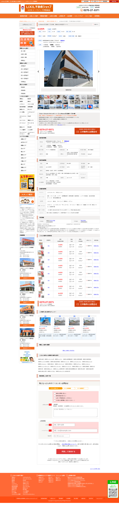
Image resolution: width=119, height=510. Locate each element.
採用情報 (97, 16)
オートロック (23, 123)
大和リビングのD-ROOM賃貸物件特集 (76, 478)
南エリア (23, 164)
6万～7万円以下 (24, 78)
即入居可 (30, 127)
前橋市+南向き (51, 364)
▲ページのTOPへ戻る (95, 468)
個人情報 (76, 498)
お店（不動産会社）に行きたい (64, 398)
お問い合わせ (60, 124)
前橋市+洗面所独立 (87, 359)
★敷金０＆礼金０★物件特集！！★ (75, 484)
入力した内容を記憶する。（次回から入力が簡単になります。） (69, 441)
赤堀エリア (23, 139)
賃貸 (27, 353)
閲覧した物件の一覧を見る (68, 350)
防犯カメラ (22, 127)
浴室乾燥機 (30, 106)
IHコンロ (30, 109)
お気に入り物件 (33, 16)
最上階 (29, 98)
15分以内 (23, 93)
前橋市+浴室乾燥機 (78, 359)
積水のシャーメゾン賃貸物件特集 (75, 477)
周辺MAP (62, 40)
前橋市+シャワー (58, 359)
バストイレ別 (31, 104)
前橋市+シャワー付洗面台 (43, 361)
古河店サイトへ (27, 325)
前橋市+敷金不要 (89, 368)
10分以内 (23, 90)
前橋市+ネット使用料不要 (59, 368)
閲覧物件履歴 (43, 16)
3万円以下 (23, 66)
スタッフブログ (78, 16)
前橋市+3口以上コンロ (87, 361)
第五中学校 (83, 220)
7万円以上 (23, 81)
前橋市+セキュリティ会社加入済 (63, 371)
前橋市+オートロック (66, 366)
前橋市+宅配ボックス (77, 366)
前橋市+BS (40, 368)
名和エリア (23, 158)
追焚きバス (22, 109)
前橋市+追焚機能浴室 (68, 359)
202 (48, 273)
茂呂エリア (23, 170)
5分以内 (23, 87)
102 (48, 252)
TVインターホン (31, 123)
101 (48, 245)
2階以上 (21, 98)
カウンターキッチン (23, 117)
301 (48, 287)
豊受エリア (23, 154)
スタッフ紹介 (88, 16)
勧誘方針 (83, 498)
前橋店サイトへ (27, 302)
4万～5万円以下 (24, 72)
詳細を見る (96, 245)
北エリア (23, 148)
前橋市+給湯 (41, 359)
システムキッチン (31, 113)
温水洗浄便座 (23, 106)
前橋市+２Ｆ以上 (51, 371)
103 (48, 259)
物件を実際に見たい (61, 393)
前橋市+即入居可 (81, 368)
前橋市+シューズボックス (43, 366)
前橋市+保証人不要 (42, 371)
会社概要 (69, 16)
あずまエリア (24, 142)
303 (48, 294)
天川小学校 (52, 220)
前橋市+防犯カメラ (48, 368)
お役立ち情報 (53, 16)
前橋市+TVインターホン (55, 366)
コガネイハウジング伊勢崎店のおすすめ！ (77, 486)
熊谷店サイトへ (27, 348)
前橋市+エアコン (77, 364)
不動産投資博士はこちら (27, 362)
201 (48, 266)
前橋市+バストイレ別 (49, 359)
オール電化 (22, 112)
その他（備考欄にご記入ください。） (65, 400)
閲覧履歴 (61, 498)
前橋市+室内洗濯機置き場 (71, 368)
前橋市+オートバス (65, 361)
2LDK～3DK (24, 57)
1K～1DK (23, 51)
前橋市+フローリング (59, 364)
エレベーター (23, 120)
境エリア (23, 151)
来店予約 (91, 498)
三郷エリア (23, 161)
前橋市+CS (92, 366)
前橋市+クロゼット (86, 364)
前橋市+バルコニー (42, 364)
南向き (29, 101)
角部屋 (21, 101)
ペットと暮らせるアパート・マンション (76, 480)
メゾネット (22, 104)
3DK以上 (23, 60)
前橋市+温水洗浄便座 (55, 361)
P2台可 (29, 116)
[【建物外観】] (68, 86)
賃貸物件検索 (23, 16)
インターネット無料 (31, 133)
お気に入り (52, 498)
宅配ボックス (31, 120)
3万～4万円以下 (24, 69)
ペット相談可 (23, 129)
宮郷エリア (23, 167)
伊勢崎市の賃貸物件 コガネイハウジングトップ (27, 498)
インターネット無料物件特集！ (74, 481)
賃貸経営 (27, 356)
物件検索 (86, 1)
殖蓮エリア (23, 145)
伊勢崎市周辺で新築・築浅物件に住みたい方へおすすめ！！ (81, 483)
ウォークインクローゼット (23, 133)
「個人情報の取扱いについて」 (69, 444)
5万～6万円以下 (24, 75)
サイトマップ (99, 498)
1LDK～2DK (24, 54)
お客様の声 (62, 16)
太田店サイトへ (27, 278)
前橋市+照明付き (69, 364)
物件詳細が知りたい (61, 395)
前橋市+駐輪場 (85, 366)
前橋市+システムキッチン (75, 361)
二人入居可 (30, 129)
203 (48, 280)
